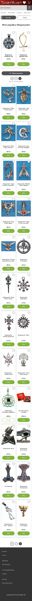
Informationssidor (7, 583)
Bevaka (8, 419)
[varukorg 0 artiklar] (29, 2)
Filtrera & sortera (17, 73)
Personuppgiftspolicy (8, 570)
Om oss (4, 555)
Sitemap (4, 579)
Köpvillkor (5, 560)
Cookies (4, 574)
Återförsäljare (6, 564)
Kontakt (4, 551)
